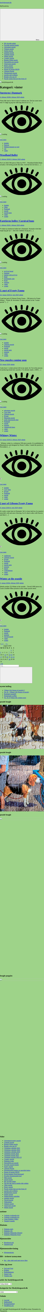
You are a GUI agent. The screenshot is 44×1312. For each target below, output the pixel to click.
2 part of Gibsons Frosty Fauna (16, 503)
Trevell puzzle (8, 67)
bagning (6, 273)
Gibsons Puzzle (9, 71)
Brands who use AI (10, 77)
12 (5, 655)
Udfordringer (8, 570)
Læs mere (3, 140)
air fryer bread (8, 271)
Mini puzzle (8, 1178)
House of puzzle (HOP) (11, 69)
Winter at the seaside (11, 578)
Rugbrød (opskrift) (10, 694)
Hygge (6, 416)
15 (11, 655)
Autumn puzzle (9, 54)
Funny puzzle (8, 1167)
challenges (7, 556)
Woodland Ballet (9, 155)
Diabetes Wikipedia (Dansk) (13, 1233)
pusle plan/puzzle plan (11, 420)
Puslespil (7, 209)
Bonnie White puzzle (11, 60)
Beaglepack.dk (9, 1242)
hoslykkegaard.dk (5, 2)
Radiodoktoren (9, 1272)
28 (9, 659)
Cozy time (7, 412)
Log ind (6, 1300)
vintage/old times (9, 427)
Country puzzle (9, 58)
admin (22, 97)
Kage (6, 280)
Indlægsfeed (8, 1302)
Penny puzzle (8, 66)
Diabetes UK (8, 1231)
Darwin (6, 145)
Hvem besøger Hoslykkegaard (14, 1174)
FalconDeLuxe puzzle (11, 62)
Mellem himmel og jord (11, 147)
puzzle (6, 211)
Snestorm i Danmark (11, 92)
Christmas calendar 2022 (12, 1150)
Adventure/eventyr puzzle (12, 1141)
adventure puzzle (9, 410)
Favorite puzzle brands (11, 45)
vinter (6, 150)
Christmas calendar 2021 (12, 1148)
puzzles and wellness (11, 75)
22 (11, 657)
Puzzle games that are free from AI (15, 79)
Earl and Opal (8, 1268)
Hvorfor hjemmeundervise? (13, 1176)
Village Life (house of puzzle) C (14, 690)
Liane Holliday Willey (11, 1219)
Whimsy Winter (8, 435)
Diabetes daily (8, 1229)
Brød (5, 277)
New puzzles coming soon (13, 360)
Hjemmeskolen (9, 1252)
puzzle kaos (8, 213)
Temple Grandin (9, 1221)
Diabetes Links (9, 1161)
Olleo (6, 207)
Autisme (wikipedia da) (11, 1215)
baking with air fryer (10, 275)
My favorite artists (10, 43)
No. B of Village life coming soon (15, 698)
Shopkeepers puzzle (10, 73)
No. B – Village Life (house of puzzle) (16, 692)
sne (5, 149)
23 (13, 657)
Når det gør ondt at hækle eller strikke (16, 1183)
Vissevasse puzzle (10, 64)
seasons (6, 282)
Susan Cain (7, 1274)
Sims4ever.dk (8, 1244)
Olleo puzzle (8, 1185)
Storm (6, 569)
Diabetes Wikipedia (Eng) (12, 1235)
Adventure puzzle (10, 47)
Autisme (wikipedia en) (11, 1217)
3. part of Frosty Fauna (12, 290)
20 (7, 657)
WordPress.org (9, 1306)
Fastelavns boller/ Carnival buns (17, 221)
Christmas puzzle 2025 (11, 1155)
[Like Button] (1, 138)
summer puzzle (9, 53)
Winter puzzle (8, 56)
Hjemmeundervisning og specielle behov (17, 1170)
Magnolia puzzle (9, 418)
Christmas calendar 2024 (12, 1152)
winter (6, 216)
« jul (1, 664)
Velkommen (8, 1202)
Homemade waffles (10, 696)
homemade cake (9, 279)
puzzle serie (8, 350)
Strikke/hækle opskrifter (12, 1196)
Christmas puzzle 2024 (11, 1154)
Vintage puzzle (9, 49)
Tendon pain (8, 1276)
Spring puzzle (8, 51)
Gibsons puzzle (9, 344)
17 (1, 657)
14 (9, 655)
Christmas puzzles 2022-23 (13, 1157)
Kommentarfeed (9, 1304)
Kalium (6, 1270)
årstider (6, 143)
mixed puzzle (8, 1180)
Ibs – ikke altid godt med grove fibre (16, 1260)
